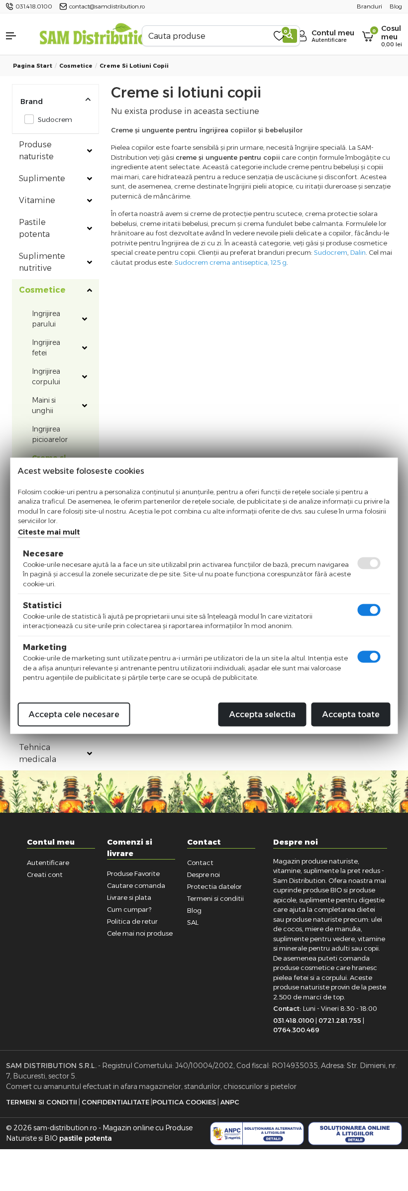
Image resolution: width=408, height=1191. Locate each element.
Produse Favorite (133, 873)
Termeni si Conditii (41, 1102)
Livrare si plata (129, 897)
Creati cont (45, 874)
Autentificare (48, 862)
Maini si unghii (44, 405)
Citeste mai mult (49, 531)
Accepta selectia (262, 714)
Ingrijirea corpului (46, 376)
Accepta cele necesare (74, 714)
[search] (290, 36)
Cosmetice (76, 65)
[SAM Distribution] (97, 35)
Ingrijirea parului (46, 318)
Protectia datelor (214, 886)
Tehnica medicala (37, 753)
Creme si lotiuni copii (134, 65)
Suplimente (42, 178)
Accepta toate (351, 714)
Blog (194, 910)
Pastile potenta (34, 228)
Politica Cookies (184, 1102)
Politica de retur (132, 921)
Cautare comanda (136, 885)
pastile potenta (85, 1138)
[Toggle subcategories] (89, 150)
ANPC (229, 1102)
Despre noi (203, 874)
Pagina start (32, 65)
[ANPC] (257, 1133)
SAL (193, 922)
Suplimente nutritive (42, 262)
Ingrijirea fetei (46, 347)
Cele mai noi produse (140, 933)
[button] (17, 35)
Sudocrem (55, 119)
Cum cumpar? (129, 909)
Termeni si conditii (215, 898)
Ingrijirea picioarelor (50, 434)
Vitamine (37, 200)
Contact (200, 862)
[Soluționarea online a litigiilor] (355, 1133)
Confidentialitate (115, 1102)
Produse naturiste (36, 150)
